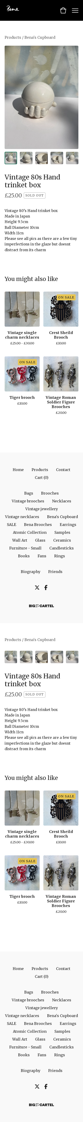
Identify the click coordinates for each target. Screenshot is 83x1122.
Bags (28, 493)
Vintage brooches (28, 501)
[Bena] (16, 10)
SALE (11, 524)
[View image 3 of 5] (41, 158)
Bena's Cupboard (39, 37)
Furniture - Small (25, 548)
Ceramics (62, 540)
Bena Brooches (38, 524)
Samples (62, 532)
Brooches (50, 493)
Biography (30, 571)
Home (18, 469)
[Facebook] (45, 587)
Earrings (68, 524)
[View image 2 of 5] (26, 158)
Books (24, 556)
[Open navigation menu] (75, 10)
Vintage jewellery (41, 509)
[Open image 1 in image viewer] (41, 97)
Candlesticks (61, 548)
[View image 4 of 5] (56, 158)
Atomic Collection (30, 532)
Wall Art (19, 540)
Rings (59, 556)
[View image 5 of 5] (72, 158)
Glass (40, 540)
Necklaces (61, 501)
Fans (42, 556)
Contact (63, 469)
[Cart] (63, 10)
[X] (37, 587)
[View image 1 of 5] (11, 158)
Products (13, 37)
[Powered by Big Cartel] (41, 606)
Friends (55, 571)
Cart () (41, 477)
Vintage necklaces (22, 516)
